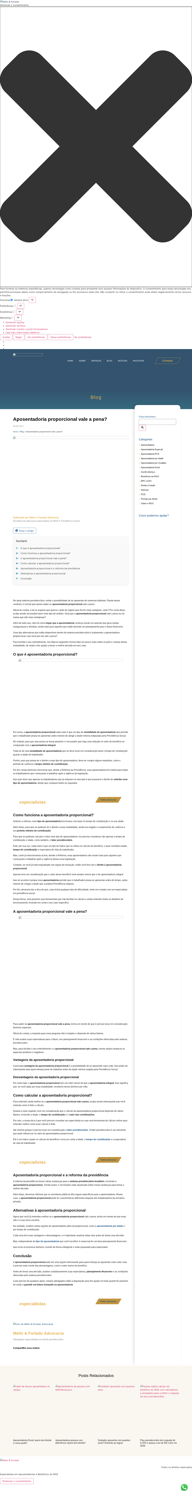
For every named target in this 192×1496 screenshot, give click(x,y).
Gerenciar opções (15, 322)
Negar (18, 337)
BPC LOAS (146, 481)
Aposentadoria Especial (152, 449)
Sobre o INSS (147, 503)
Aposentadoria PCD (150, 454)
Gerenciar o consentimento (16, 1481)
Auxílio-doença (148, 472)
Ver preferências (36, 337)
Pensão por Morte (149, 499)
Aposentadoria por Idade (152, 458)
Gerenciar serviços (15, 325)
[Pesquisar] (142, 428)
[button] (96, 147)
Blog (109, 361)
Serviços (96, 361)
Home (70, 361)
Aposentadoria (147, 445)
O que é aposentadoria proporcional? (38, 548)
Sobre (82, 361)
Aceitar (6, 337)
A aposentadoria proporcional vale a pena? (41, 558)
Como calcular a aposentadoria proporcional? (42, 563)
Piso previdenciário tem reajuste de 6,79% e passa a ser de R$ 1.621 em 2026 (158, 1443)
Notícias (122, 361)
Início (15, 432)
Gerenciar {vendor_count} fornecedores (27, 329)
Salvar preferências (60, 337)
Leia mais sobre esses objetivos (22, 332)
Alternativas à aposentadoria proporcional (40, 573)
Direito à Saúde (148, 485)
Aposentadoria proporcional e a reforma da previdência (48, 568)
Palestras (138, 361)
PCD (143, 494)
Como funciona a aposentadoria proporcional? (43, 553)
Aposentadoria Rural (150, 467)
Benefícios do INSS (150, 476)
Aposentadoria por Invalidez (153, 463)
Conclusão (24, 578)
